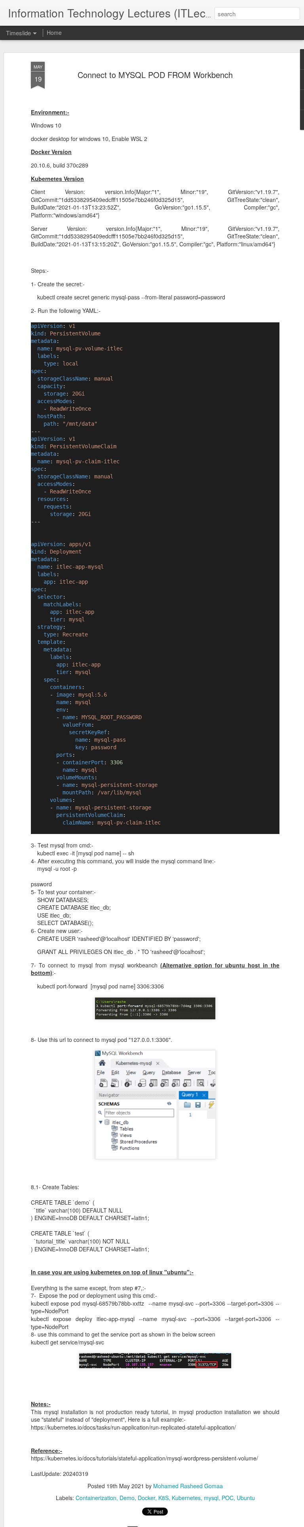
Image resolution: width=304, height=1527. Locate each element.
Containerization (96, 1498)
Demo (127, 1498)
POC (228, 1498)
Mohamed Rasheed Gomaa (188, 1486)
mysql (211, 1498)
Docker (146, 1498)
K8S (163, 1498)
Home (54, 32)
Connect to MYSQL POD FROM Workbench (155, 74)
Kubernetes (186, 1498)
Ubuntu (246, 1498)
